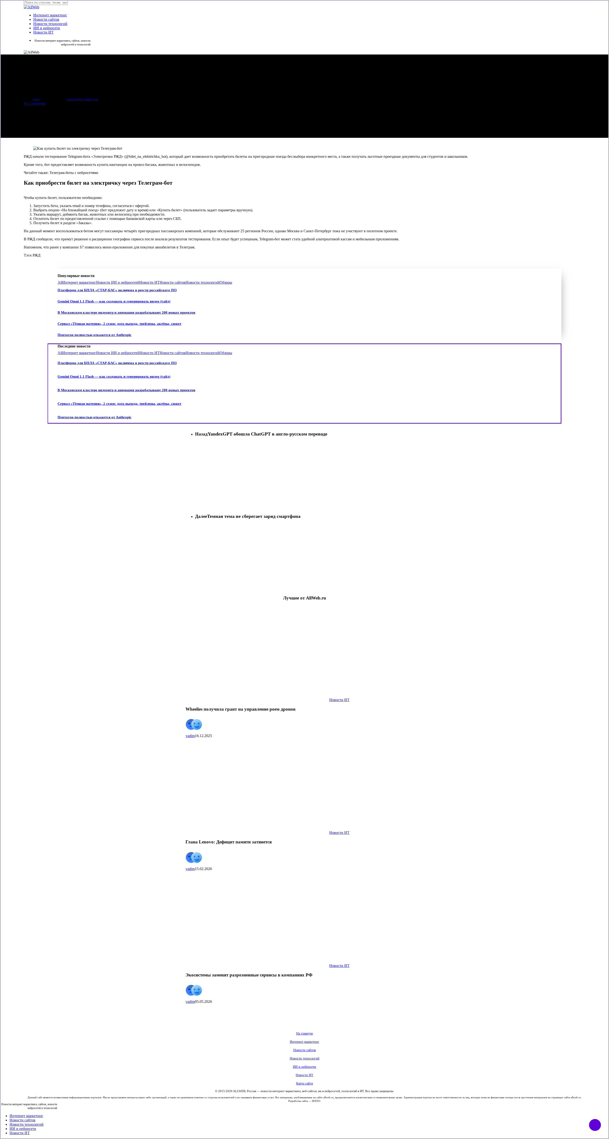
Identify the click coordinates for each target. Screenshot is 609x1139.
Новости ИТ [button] (304, 1075)
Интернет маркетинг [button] (304, 1042)
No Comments (35, 103)
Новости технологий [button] (304, 1058)
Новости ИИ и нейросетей (82, 99)
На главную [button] (304, 1033)
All (60, 282)
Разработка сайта (298, 1100)
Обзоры (226, 282)
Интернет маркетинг (79, 282)
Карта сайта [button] (304, 1083)
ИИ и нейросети (23, 1129)
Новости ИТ (149, 282)
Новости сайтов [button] (304, 1050)
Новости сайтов (173, 282)
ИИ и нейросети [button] (304, 1067)
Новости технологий (203, 282)
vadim (36, 99)
